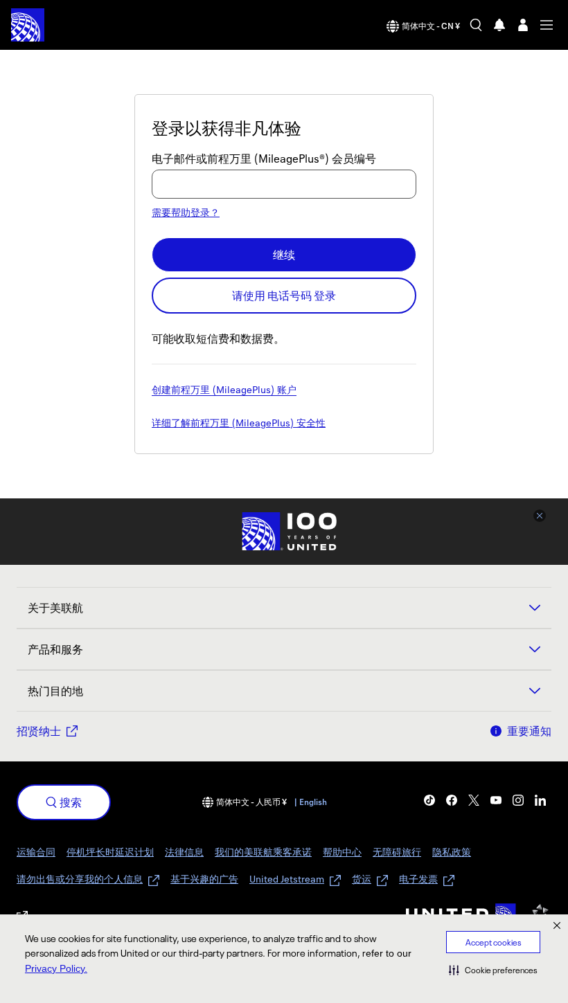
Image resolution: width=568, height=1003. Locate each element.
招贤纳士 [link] (39, 731)
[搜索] (475, 25)
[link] (429, 800)
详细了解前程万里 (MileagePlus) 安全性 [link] (239, 423)
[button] (493, 970)
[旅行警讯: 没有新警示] (499, 25)
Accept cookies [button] (493, 942)
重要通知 (529, 731)
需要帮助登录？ (186, 212)
